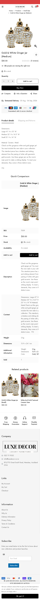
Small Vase (26, 11)
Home (11, 11)
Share (35, 93)
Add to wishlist (36, 54)
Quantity (5, 76)
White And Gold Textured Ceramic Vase (29, 401)
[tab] (8, 120)
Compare (7, 93)
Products (18, 11)
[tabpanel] (20, 148)
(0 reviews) (34, 61)
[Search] (32, 7)
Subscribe (14, 565)
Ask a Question (22, 93)
